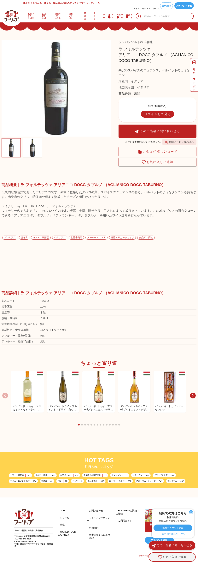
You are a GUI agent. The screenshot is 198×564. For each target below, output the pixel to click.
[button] (79, 425)
